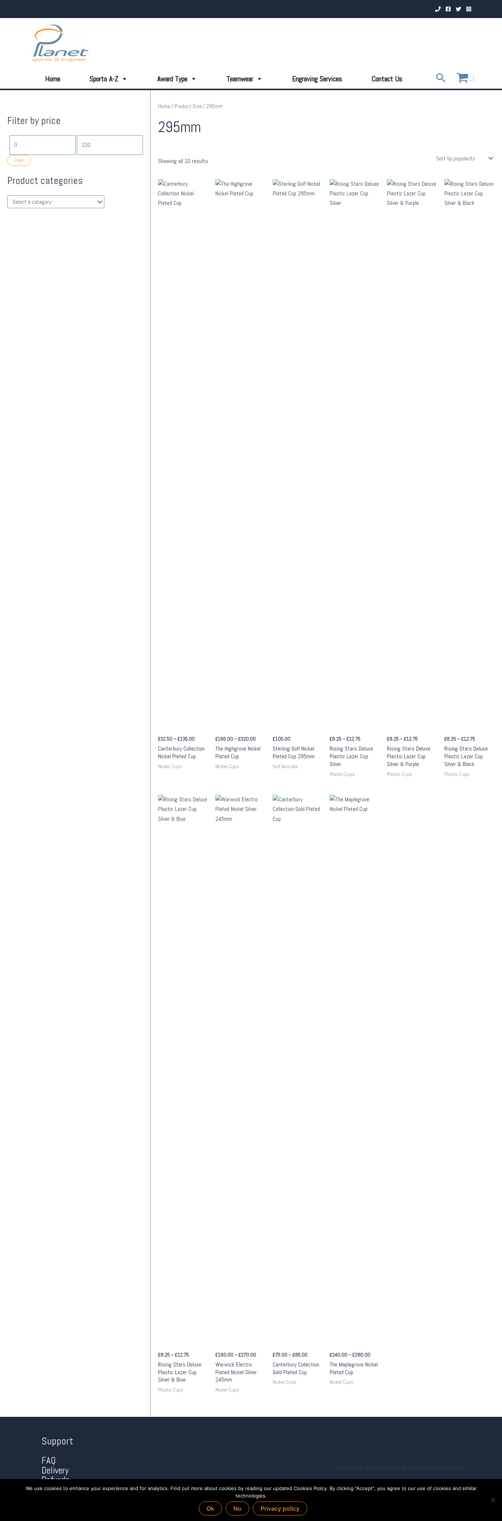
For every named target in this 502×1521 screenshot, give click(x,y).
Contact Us (387, 79)
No (237, 1508)
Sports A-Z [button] (104, 79)
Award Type (172, 79)
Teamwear (239, 79)
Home (52, 79)
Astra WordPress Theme (435, 1467)
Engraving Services (317, 79)
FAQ (49, 1460)
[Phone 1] (438, 9)
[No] (492, 1500)
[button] (441, 78)
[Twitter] (458, 9)
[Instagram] (468, 9)
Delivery (55, 1470)
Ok (210, 1508)
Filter (19, 160)
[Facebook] (448, 9)
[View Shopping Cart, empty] (462, 79)
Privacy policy (280, 1508)
